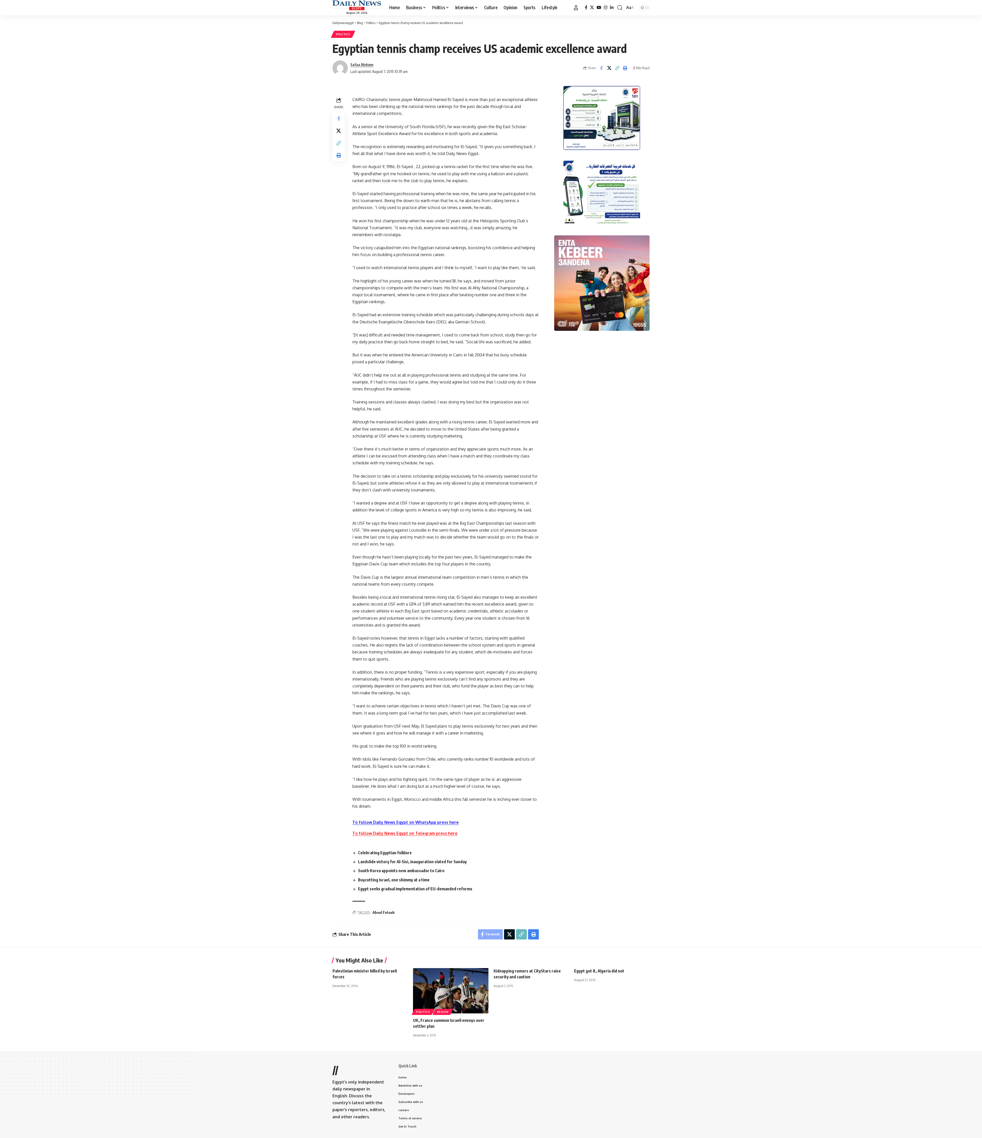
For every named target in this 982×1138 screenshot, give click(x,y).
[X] (592, 7)
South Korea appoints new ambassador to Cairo (401, 870)
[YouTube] (598, 7)
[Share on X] (609, 68)
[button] (575, 7)
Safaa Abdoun (361, 64)
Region (443, 1011)
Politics (343, 34)
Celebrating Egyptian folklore (385, 852)
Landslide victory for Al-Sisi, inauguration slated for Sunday (412, 861)
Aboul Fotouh (384, 912)
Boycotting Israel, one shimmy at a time (394, 879)
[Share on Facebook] (601, 68)
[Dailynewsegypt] (356, 5)
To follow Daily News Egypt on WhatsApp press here (405, 822)
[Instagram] (605, 7)
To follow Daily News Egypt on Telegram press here (404, 833)
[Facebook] (586, 7)
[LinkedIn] (612, 7)
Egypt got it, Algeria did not (599, 970)
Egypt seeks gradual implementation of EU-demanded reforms (415, 888)
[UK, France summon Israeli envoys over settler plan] (450, 990)
